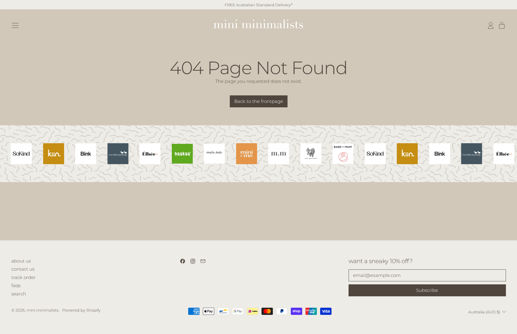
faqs (16, 285)
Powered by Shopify (81, 310)
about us (21, 261)
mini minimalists (42, 310)
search (18, 294)
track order (23, 277)
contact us (22, 269)
